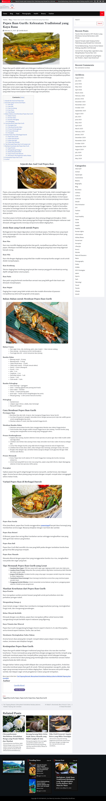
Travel (77, 285)
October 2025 (79, 108)
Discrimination (80, 205)
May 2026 (78, 87)
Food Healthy (79, 217)
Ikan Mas (9, 104)
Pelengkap (10, 121)
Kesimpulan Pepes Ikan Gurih (13, 157)
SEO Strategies (80, 270)
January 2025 (79, 135)
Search (77, 20)
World (77, 294)
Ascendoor (57, 798)
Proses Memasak (12, 131)
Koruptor (78, 243)
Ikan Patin (10, 110)
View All (49, 760)
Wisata (77, 291)
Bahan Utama (11, 116)
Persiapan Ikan (11, 125)
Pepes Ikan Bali (11, 140)
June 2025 (78, 120)
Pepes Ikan (31, 698)
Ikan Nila (9, 106)
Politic (77, 264)
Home (5, 14)
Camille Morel (23, 31)
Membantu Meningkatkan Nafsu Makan (18, 155)
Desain (77, 202)
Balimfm (44, 798)
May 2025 (78, 123)
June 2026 (78, 84)
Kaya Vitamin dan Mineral (14, 154)
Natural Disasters (80, 255)
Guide (77, 223)
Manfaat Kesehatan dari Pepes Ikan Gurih (16, 146)
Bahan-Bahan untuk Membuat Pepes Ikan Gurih (18, 114)
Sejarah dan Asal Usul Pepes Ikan (14, 101)
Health (36, 14)
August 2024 (79, 149)
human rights (79, 231)
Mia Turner (60, 788)
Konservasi (78, 240)
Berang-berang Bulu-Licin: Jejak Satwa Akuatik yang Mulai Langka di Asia (37, 736)
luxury (77, 249)
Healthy (77, 228)
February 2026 (80, 96)
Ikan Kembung (11, 108)
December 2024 (80, 138)
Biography (78, 184)
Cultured (78, 199)
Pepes (17, 698)
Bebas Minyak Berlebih (13, 152)
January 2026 (79, 99)
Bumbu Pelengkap (12, 120)
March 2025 (79, 129)
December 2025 (80, 102)
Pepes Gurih (24, 698)
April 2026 (78, 90)
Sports (77, 276)
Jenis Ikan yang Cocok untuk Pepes (14, 103)
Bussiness (78, 190)
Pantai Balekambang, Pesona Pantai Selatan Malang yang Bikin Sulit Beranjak (65, 1)
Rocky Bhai (40, 773)
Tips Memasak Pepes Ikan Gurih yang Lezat (17, 144)
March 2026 (79, 93)
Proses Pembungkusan (13, 129)
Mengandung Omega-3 (14, 150)
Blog (11, 14)
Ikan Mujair (10, 112)
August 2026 (79, 78)
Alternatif (78, 169)
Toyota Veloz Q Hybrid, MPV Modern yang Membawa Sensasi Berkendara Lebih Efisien (88, 36)
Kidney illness (79, 237)
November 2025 (80, 105)
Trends (77, 288)
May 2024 (78, 158)
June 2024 (78, 155)
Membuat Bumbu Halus (14, 127)
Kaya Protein (10, 148)
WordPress (71, 798)
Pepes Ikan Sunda (12, 137)
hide (22, 97)
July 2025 (78, 117)
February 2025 (80, 132)
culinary (77, 193)
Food (17, 14)
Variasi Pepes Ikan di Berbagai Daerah (15, 135)
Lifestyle (78, 246)
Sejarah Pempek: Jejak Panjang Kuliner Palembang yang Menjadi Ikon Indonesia (23, 1)
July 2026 (78, 81)
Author (6, 159)
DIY (76, 208)
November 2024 (80, 141)
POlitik (77, 267)
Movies (77, 252)
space (77, 273)
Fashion (51, 14)
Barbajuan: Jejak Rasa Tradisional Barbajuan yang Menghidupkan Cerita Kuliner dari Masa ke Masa (65, 781)
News (77, 258)
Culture (77, 196)
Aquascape (78, 175)
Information (79, 234)
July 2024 (78, 152)
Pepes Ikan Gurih (41, 698)
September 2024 (80, 147)
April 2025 (78, 126)
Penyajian (10, 133)
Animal (77, 172)
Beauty (43, 14)
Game (77, 220)
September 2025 (80, 111)
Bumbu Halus (11, 118)
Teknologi (78, 282)
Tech (76, 279)
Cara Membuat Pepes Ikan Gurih (14, 123)
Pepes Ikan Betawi (12, 138)
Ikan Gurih (11, 698)
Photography (26, 14)
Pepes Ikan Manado (13, 142)
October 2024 (79, 144)
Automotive (79, 178)
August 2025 (79, 114)
